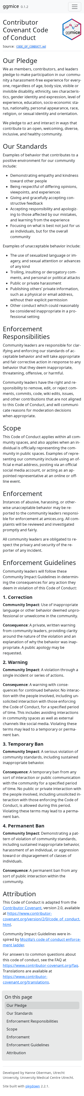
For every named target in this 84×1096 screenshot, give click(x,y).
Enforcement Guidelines (28, 1044)
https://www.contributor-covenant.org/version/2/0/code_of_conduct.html (41, 919)
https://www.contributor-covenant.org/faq (40, 965)
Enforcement (18, 1037)
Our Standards (20, 1013)
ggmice (11, 6)
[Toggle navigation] (74, 6)
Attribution (16, 1052)
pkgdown (32, 1086)
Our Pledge (17, 1005)
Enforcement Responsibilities (32, 1021)
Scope (12, 1029)
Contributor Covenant (22, 907)
